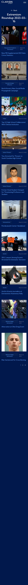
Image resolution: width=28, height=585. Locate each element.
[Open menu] (24, 2)
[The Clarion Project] (7, 2)
